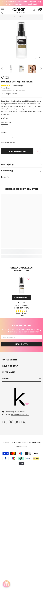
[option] (21, 3)
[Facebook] (4, 422)
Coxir (5, 77)
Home (3, 17)
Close (41, 2)
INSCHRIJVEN (21, 344)
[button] (35, 58)
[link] (21, 252)
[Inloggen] (33, 10)
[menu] (2, 8)
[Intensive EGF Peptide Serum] (21, 285)
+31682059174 (20, 412)
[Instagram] (11, 422)
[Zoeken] (2, 13)
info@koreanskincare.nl (20, 414)
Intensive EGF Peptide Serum (21, 306)
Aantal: (4, 133)
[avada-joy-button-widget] (6, 584)
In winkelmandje (17, 151)
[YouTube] (23, 422)
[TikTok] (17, 422)
